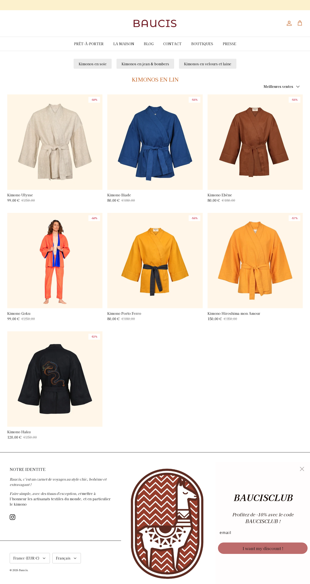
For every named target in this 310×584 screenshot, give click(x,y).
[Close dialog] (302, 469)
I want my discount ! (262, 548)
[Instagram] (12, 517)
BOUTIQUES (202, 43)
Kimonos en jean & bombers (145, 63)
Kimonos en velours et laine (207, 63)
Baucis (23, 570)
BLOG (149, 43)
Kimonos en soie (93, 63)
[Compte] (288, 23)
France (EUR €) (26, 558)
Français (63, 558)
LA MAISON (123, 43)
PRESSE (229, 43)
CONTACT (172, 43)
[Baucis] (155, 23)
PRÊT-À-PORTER (89, 43)
